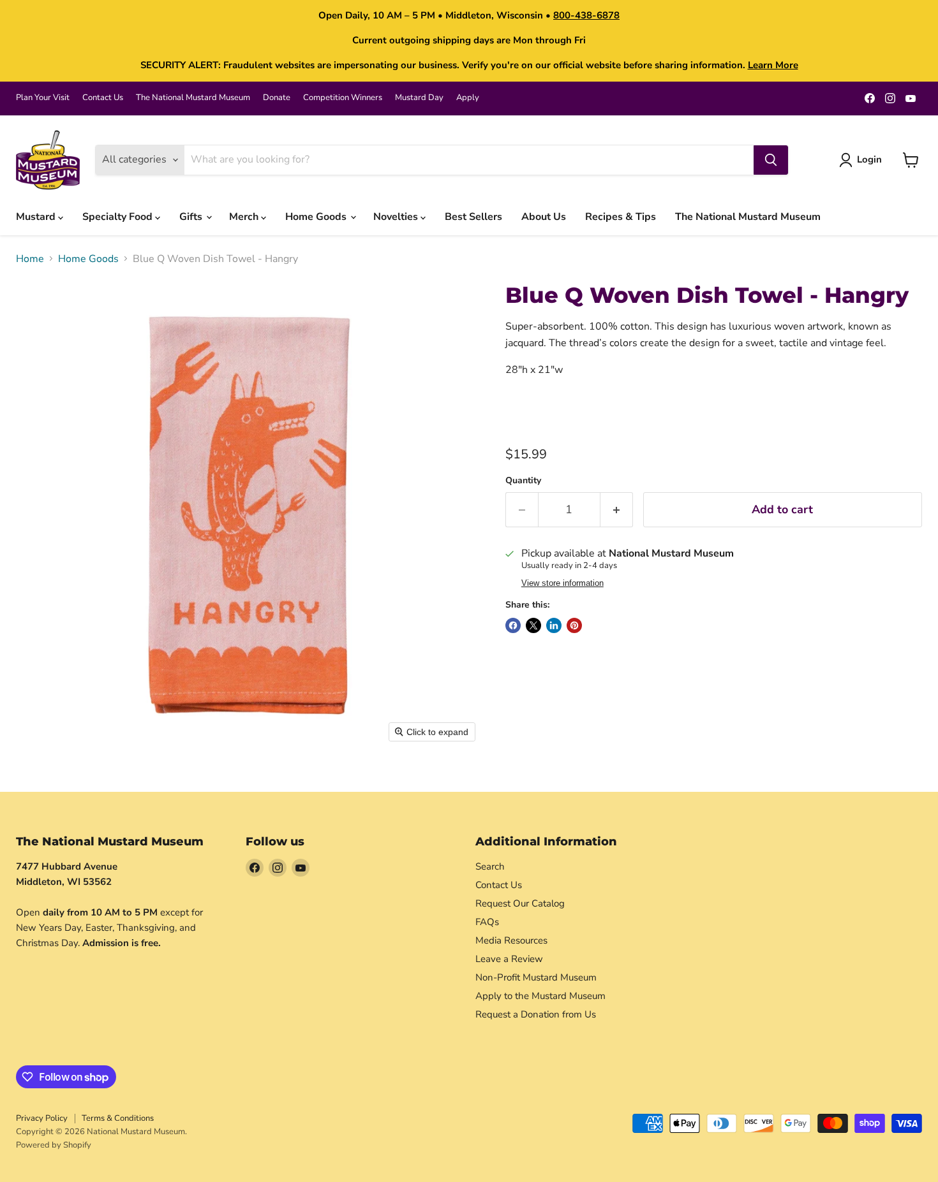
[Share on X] (533, 625)
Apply (467, 98)
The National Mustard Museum (193, 98)
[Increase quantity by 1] (616, 509)
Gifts (192, 217)
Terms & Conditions (118, 1118)
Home (30, 259)
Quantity (523, 481)
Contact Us (102, 98)
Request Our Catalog (520, 903)
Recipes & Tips (620, 217)
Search (490, 866)
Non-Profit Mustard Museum (536, 977)
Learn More (773, 65)
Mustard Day (419, 98)
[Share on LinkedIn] (554, 625)
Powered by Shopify (53, 1145)
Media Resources (511, 940)
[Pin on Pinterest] (574, 625)
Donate (276, 98)
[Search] (771, 160)
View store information (562, 583)
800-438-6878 (586, 15)
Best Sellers (473, 217)
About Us (543, 217)
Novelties (397, 217)
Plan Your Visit (43, 98)
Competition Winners (342, 98)
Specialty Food (118, 217)
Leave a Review (509, 958)
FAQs (487, 922)
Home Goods (317, 217)
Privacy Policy (42, 1118)
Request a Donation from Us (535, 1014)
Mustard (37, 217)
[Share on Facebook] (513, 625)
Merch (245, 217)
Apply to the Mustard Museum (540, 995)
